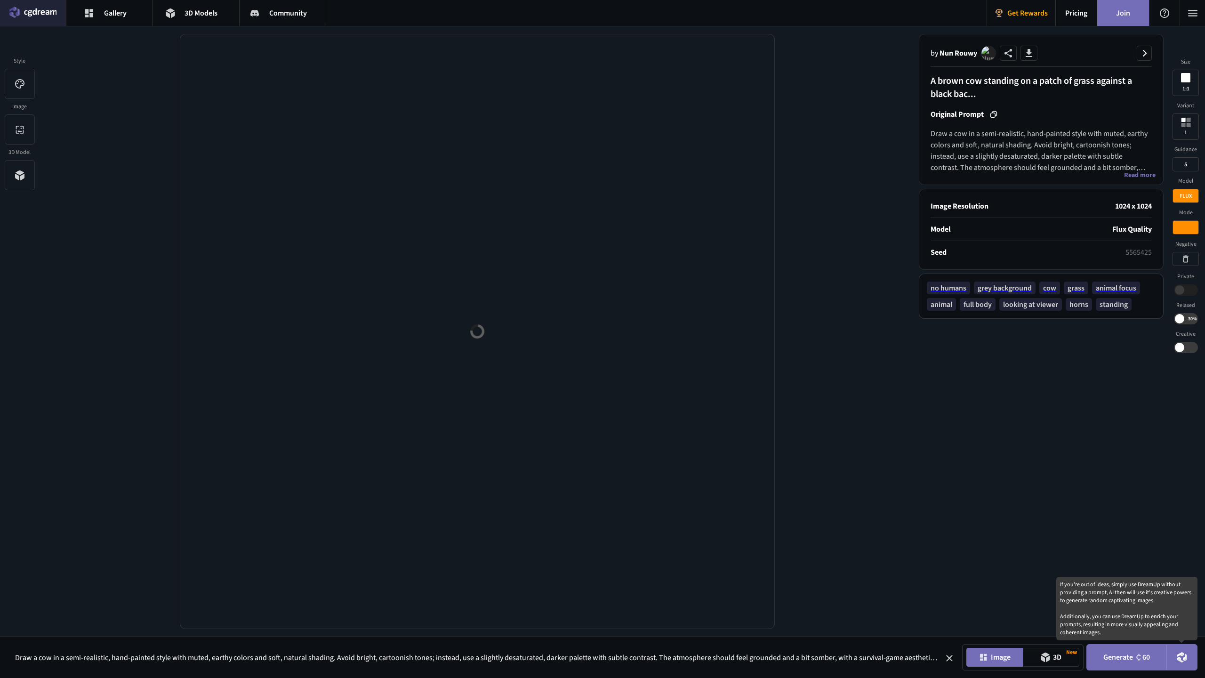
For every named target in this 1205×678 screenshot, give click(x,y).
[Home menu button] (33, 13)
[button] (949, 658)
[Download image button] (1028, 53)
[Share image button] (1008, 53)
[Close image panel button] (1144, 53)
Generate (1126, 657)
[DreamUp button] (1181, 657)
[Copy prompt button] (994, 114)
